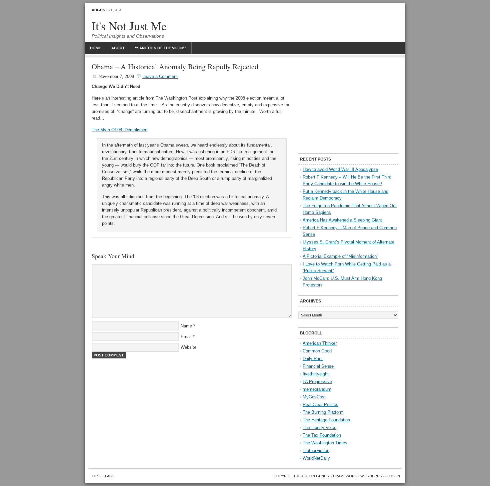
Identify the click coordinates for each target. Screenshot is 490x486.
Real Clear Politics (320, 404)
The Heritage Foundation (326, 419)
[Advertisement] (348, 105)
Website (188, 347)
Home (95, 48)
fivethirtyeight (316, 373)
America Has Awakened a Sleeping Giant (342, 220)
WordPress (372, 476)
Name (186, 325)
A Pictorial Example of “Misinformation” (340, 256)
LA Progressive (317, 381)
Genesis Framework (336, 476)
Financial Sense (318, 366)
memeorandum (317, 389)
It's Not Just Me (129, 26)
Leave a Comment (160, 76)
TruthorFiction (316, 450)
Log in (393, 476)
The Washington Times (325, 442)
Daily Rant (313, 358)
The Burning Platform (323, 412)
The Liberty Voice (319, 427)
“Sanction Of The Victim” (160, 48)
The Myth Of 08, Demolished (119, 129)
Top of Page (102, 476)
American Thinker (320, 343)
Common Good (317, 350)
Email (186, 336)
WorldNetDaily (316, 458)
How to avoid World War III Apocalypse (340, 169)
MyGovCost (314, 396)
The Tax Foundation (322, 435)
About (118, 48)
